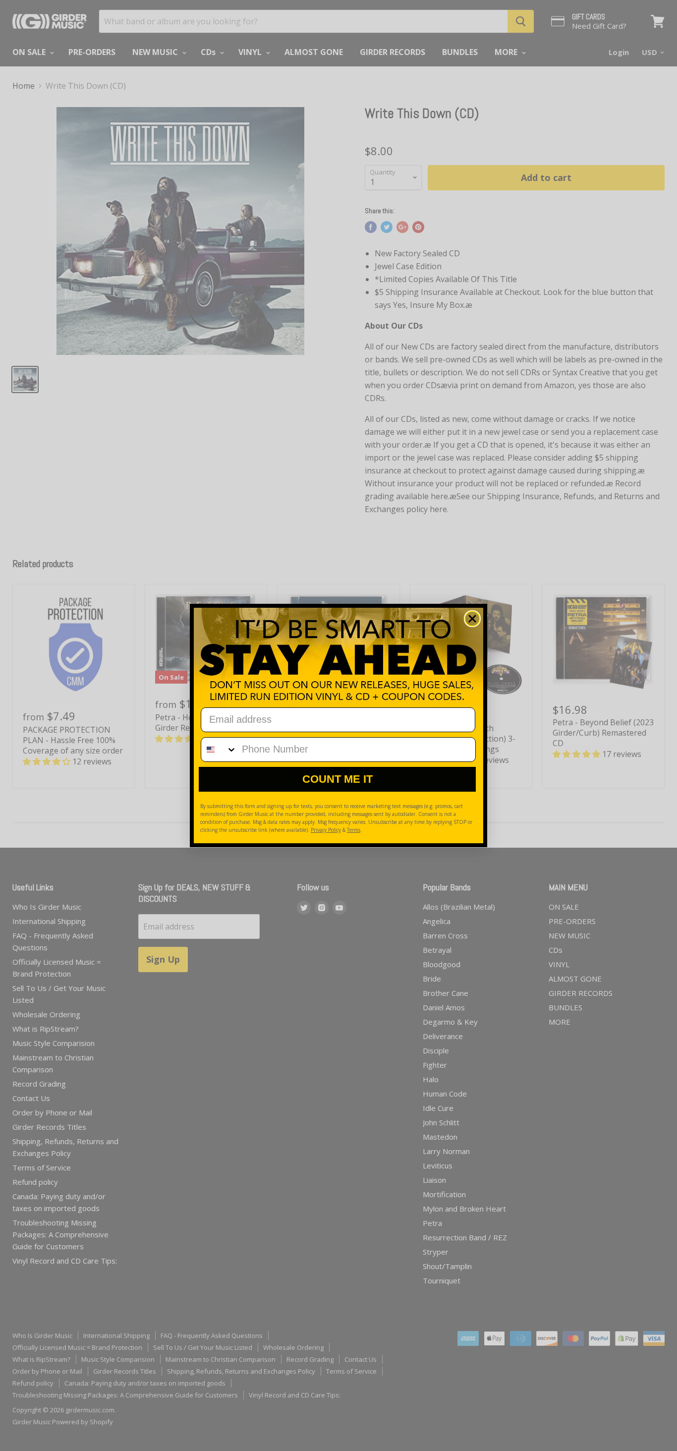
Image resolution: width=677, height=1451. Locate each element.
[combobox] (219, 749)
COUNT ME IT (337, 779)
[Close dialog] (472, 618)
